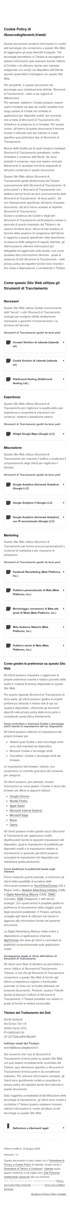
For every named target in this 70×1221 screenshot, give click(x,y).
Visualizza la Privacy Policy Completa (48, 1194)
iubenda (48, 1168)
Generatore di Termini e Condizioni (23, 1168)
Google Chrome (19, 796)
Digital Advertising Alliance (22, 894)
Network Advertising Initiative (39, 890)
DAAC (51, 894)
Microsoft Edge (19, 815)
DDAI (20, 899)
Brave (13, 820)
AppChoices (11, 940)
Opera (14, 825)
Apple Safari (17, 806)
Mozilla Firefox (19, 801)
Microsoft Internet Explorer (26, 810)
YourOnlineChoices (46, 885)
